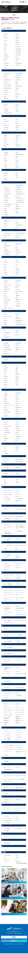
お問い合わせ (14, 940)
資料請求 (14, 937)
